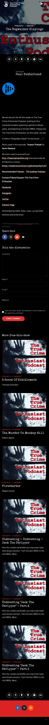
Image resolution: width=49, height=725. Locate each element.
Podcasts (19, 26)
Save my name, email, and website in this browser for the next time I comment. (24, 311)
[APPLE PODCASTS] (9, 59)
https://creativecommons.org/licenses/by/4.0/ (24, 165)
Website (5, 300)
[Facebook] (17, 708)
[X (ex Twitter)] (24, 708)
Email (5, 289)
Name (5, 279)
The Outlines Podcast (35, 171)
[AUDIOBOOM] (21, 59)
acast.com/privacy (25, 223)
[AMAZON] (15, 59)
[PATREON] (28, 59)
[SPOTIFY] (34, 59)
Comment (6, 254)
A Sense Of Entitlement (19, 380)
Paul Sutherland (13, 36)
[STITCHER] (40, 59)
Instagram (6, 193)
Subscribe (41, 4)
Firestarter (11, 486)
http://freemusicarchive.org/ (15, 158)
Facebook (6, 187)
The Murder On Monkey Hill (23, 433)
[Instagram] (30, 708)
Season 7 (30, 26)
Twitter (5, 199)
